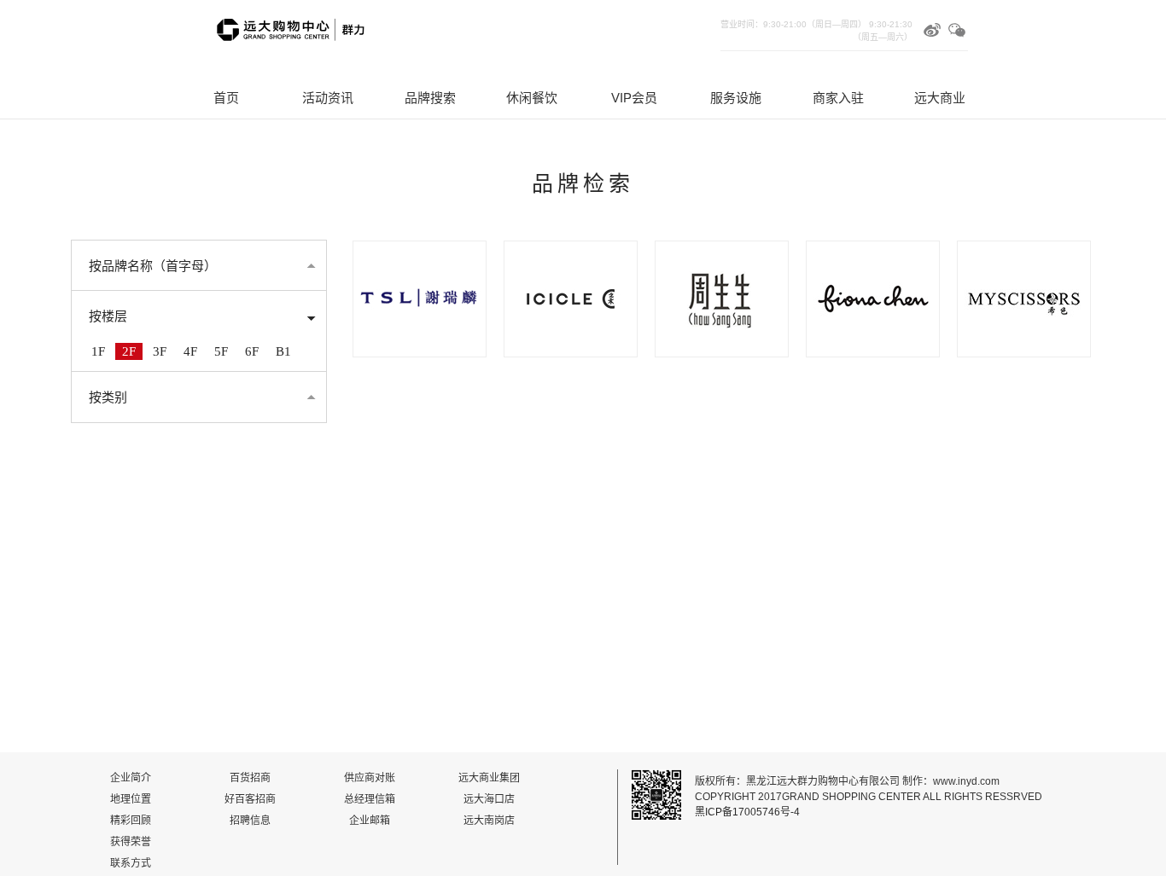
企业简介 (130, 778)
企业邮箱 (369, 821)
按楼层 (108, 316)
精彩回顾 (130, 821)
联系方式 (130, 863)
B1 (283, 351)
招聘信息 (250, 821)
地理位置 (130, 799)
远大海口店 (489, 799)
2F (129, 351)
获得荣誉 (130, 842)
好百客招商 (250, 799)
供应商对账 (369, 778)
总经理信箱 (369, 799)
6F (252, 351)
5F (221, 351)
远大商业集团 (489, 778)
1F (98, 351)
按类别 (108, 397)
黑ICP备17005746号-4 (747, 812)
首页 (226, 97)
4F (190, 351)
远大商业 (939, 97)
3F (159, 351)
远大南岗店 (489, 821)
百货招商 (250, 778)
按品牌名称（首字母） (153, 266)
